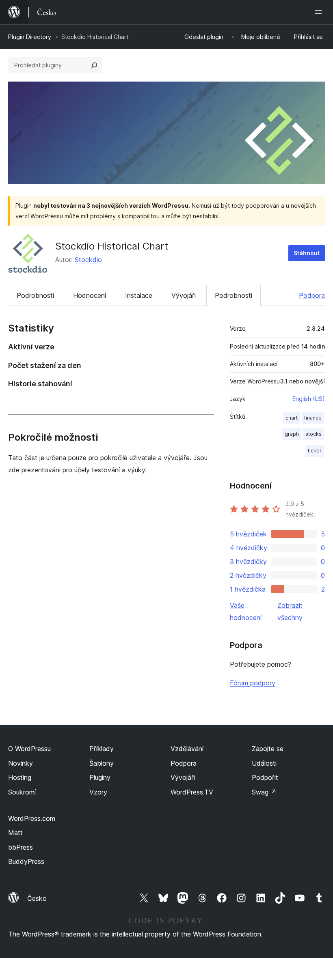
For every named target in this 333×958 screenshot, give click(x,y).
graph (292, 434)
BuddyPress (26, 861)
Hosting (19, 777)
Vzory (98, 792)
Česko (37, 898)
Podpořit (265, 777)
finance (313, 418)
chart (291, 418)
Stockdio (88, 260)
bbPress (20, 847)
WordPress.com (31, 818)
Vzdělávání (187, 749)
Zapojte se (267, 749)
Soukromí (22, 792)
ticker (315, 451)
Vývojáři (183, 295)
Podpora (312, 295)
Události (264, 763)
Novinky (20, 763)
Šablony (101, 763)
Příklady (101, 749)
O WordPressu (29, 749)
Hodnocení (89, 295)
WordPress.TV (192, 792)
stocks (313, 434)
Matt (15, 833)
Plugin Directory (29, 36)
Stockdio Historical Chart (111, 246)
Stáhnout (307, 253)
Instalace (138, 295)
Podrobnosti (35, 295)
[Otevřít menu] (320, 12)
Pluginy (99, 777)
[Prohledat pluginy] (94, 65)
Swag (264, 792)
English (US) (308, 398)
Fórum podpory (252, 683)
